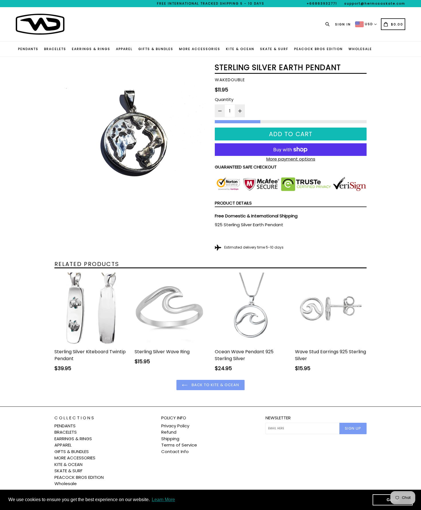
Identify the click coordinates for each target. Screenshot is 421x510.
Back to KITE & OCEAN (214, 385)
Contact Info (175, 452)
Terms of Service (179, 445)
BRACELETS (55, 49)
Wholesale (360, 49)
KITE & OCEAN (240, 49)
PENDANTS (28, 49)
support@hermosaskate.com (374, 3)
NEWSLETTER (278, 417)
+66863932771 (322, 3)
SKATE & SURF (274, 49)
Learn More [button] (163, 499)
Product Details (233, 203)
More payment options (290, 159)
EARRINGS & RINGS (91, 49)
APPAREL (124, 49)
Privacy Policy (175, 426)
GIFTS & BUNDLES (155, 49)
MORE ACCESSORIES (199, 49)
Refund (168, 432)
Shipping (170, 439)
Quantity (224, 99)
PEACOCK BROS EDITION (318, 49)
